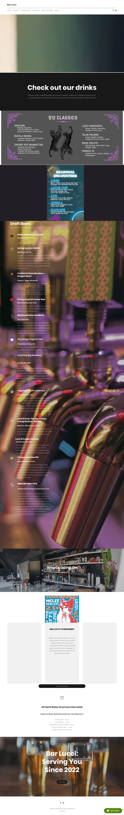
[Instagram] (116, 10)
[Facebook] (113, 10)
